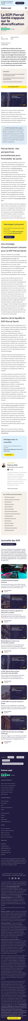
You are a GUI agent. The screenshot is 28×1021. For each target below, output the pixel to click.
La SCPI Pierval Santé (16, 168)
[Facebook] (15, 878)
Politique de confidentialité (19, 875)
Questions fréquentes (6, 780)
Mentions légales (6, 875)
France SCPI (11, 757)
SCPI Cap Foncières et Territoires (12, 499)
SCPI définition (20, 757)
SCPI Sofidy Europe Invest (10, 518)
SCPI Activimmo (8, 520)
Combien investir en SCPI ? (7, 790)
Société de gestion (5, 797)
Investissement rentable (6, 792)
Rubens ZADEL (12, 465)
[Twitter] (9, 878)
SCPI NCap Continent (9, 504)
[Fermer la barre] (26, 3)
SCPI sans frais (4, 794)
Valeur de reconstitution (6, 837)
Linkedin (11, 469)
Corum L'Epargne (5, 801)
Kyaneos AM (4, 819)
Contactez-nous (5, 846)
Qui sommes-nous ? (5, 850)
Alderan (3, 815)
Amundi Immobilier (5, 813)
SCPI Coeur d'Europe (9, 523)
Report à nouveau (5, 832)
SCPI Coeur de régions (10, 497)
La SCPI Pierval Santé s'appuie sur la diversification (12, 763)
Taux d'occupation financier (7, 830)
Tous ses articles (13, 488)
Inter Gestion (4, 803)
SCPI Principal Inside (9, 509)
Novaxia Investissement (6, 807)
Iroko (2, 805)
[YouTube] (18, 878)
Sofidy (2, 809)
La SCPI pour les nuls (6, 852)
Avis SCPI (3, 854)
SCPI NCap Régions (9, 516)
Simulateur (3, 843)
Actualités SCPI (6, 760)
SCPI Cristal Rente (9, 506)
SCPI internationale (11, 405)
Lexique (3, 825)
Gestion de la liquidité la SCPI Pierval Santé (12, 81)
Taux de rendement (5, 828)
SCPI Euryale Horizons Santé (11, 511)
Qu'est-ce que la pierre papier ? (8, 783)
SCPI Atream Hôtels (9, 525)
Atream (2, 817)
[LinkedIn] (12, 878)
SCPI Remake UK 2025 (9, 530)
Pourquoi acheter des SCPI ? (7, 787)
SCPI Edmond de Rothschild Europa (12, 513)
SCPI (18, 266)
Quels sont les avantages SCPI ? (8, 785)
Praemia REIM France (6, 821)
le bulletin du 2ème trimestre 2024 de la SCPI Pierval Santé (12, 431)
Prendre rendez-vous (6, 848)
